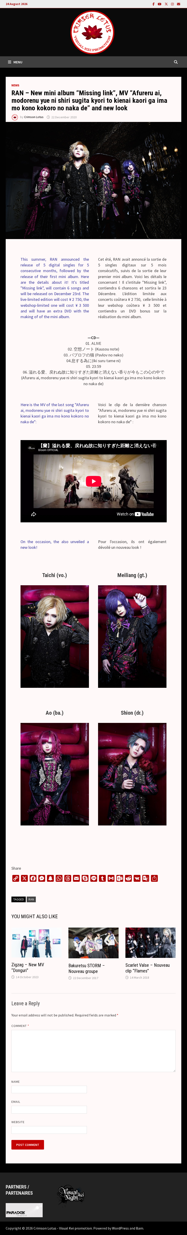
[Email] (178, 3)
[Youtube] (160, 3)
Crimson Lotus (34, 117)
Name (15, 1082)
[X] (167, 3)
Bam (139, 1228)
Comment (20, 1026)
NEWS (15, 85)
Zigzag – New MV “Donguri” (27, 967)
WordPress (120, 1228)
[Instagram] (173, 3)
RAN (31, 899)
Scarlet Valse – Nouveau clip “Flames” (147, 968)
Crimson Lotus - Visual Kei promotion (63, 1228)
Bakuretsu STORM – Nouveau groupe (86, 968)
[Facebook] (154, 3)
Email (15, 1102)
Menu (17, 62)
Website (18, 1122)
